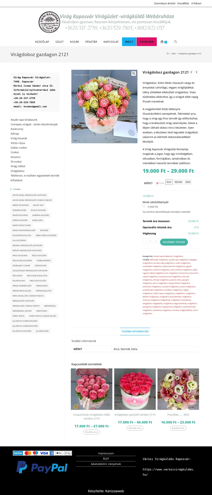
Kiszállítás (183, 3)
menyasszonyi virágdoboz (170, 276)
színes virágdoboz (187, 286)
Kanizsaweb (114, 491)
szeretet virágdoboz (170, 286)
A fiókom (196, 3)
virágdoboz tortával (170, 310)
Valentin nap (19, 281)
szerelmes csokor (21, 265)
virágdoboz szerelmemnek (184, 306)
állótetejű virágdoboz (159, 259)
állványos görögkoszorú (25, 326)
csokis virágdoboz (182, 263)
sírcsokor (17, 275)
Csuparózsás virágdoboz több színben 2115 (91, 416)
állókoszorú (42, 331)
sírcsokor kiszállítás (37, 275)
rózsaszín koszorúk (22, 260)
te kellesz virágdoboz (173, 290)
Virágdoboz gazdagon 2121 (189, 53)
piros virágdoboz (160, 283)
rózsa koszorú (39, 255)
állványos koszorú (22, 331)
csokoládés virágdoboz (152, 266)
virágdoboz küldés (22, 291)
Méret (148, 183)
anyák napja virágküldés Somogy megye (32, 200)
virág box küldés (38, 281)
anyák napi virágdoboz (179, 259)
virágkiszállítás (186, 310)
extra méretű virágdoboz (181, 269)
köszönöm (183, 273)
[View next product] (197, 72)
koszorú (44, 230)
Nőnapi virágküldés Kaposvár (27, 250)
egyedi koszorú (38, 210)
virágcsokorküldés (22, 286)
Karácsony (37, 220)
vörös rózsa (19, 316)
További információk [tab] (135, 331)
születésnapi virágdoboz (153, 290)
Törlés (161, 183)
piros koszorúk (20, 255)
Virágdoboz (178, 256)
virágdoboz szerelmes (152, 310)
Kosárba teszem (174, 242)
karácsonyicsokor (22, 225)
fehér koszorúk (20, 215)
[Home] (168, 53)
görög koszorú (20, 220)
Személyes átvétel (164, 3)
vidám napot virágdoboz (163, 293)
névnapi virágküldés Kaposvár (27, 245)
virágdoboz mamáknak (181, 300)
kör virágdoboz (172, 273)
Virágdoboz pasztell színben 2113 (135, 414)
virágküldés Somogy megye (26, 306)
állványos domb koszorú (25, 321)
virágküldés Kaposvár (23, 301)
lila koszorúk (19, 240)
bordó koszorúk (21, 205)
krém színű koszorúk (46, 235)
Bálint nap (38, 205)
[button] (133, 73)
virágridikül (50, 306)
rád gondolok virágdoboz (179, 283)
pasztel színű (175, 280)
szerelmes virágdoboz (152, 286)
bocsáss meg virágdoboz (163, 263)
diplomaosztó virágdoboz (174, 266)
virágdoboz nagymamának (175, 303)
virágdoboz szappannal (162, 306)
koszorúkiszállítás (22, 235)
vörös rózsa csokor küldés (42, 316)
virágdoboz (180, 293)
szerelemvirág (44, 260)
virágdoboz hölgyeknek (160, 300)
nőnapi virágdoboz (161, 280)
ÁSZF (106, 458)
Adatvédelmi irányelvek (106, 464)
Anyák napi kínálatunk (162, 256)
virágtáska (41, 311)
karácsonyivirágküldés (24, 230)
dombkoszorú (19, 210)
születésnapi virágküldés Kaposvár (30, 270)
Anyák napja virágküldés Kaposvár (29, 195)
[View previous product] (191, 72)
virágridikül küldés (22, 311)
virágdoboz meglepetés (153, 303)
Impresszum (106, 453)
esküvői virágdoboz (161, 269)
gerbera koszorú (40, 215)
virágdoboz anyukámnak (170, 296)
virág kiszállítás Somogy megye (28, 296)
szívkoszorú (41, 265)
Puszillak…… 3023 (178, 414)
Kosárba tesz (91, 432)
